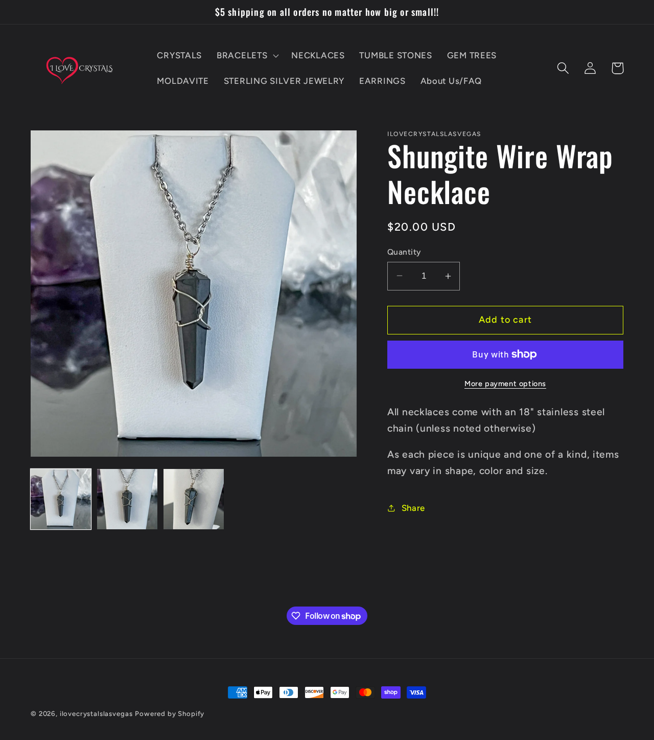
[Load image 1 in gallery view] (61, 499)
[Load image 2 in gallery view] (127, 499)
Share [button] (413, 508)
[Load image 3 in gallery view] (194, 499)
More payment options (505, 383)
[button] (246, 56)
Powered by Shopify (169, 713)
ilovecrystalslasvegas (96, 713)
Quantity (404, 252)
